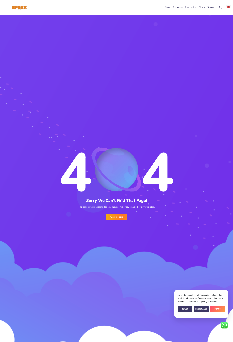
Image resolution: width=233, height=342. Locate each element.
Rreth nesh (189, 7)
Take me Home (116, 217)
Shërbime (177, 7)
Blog (201, 7)
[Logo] (19, 7)
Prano (218, 309)
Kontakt (211, 7)
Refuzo (185, 309)
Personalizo (201, 309)
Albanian (228, 7)
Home (167, 7)
